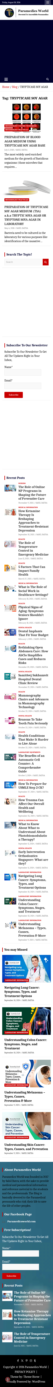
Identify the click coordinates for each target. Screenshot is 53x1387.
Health (21, 539)
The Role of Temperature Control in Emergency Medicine (32, 1338)
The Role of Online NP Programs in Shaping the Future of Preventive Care (32, 493)
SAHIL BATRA (21, 150)
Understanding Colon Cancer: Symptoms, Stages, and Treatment (31, 906)
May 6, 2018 (9, 228)
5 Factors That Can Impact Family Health (31, 571)
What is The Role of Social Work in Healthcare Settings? (33, 591)
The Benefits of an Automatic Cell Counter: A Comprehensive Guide (31, 763)
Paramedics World (36, 1367)
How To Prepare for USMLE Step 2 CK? (32, 786)
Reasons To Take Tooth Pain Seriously (33, 721)
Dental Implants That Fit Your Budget (33, 633)
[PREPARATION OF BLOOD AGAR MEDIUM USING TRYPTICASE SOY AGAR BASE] (26, 118)
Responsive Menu (48, 2)
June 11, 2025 (23, 558)
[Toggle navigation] (6, 79)
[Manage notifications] (7, 1379)
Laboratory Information (29, 872)
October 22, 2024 (25, 711)
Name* (8, 367)
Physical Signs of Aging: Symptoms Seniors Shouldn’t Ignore (31, 613)
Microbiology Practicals (16, 130)
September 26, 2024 (26, 816)
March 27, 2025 (25, 579)
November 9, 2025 (26, 503)
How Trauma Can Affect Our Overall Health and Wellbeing (31, 806)
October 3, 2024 (24, 775)
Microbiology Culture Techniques (21, 126)
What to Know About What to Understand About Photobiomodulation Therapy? (32, 832)
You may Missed (16, 950)
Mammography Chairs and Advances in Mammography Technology (33, 701)
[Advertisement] (26, 47)
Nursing (22, 483)
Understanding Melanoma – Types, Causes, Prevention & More (24, 1096)
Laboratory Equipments (29, 752)
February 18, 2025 (25, 599)
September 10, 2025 (26, 534)
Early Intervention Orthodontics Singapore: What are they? (33, 857)
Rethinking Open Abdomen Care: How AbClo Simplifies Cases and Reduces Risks (33, 655)
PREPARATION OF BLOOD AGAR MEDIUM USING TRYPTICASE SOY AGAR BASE (24, 141)
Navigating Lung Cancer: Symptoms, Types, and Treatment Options (32, 882)
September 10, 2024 (26, 892)
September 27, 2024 (26, 792)
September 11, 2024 (26, 843)
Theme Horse (31, 1376)
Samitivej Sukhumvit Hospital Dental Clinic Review (33, 679)
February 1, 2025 (25, 639)
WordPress (38, 1381)
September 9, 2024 (26, 940)
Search (46, 262)
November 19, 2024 (26, 687)
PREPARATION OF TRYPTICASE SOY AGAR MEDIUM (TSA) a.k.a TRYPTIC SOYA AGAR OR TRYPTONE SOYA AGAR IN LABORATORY (26, 215)
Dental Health (25, 627)
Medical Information (28, 507)
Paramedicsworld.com (21, 1221)
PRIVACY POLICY (25, 1372)
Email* (8, 380)
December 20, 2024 (26, 667)
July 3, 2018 (9, 150)
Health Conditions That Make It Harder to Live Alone (33, 739)
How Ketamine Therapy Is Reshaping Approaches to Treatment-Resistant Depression (33, 520)
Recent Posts (15, 478)
